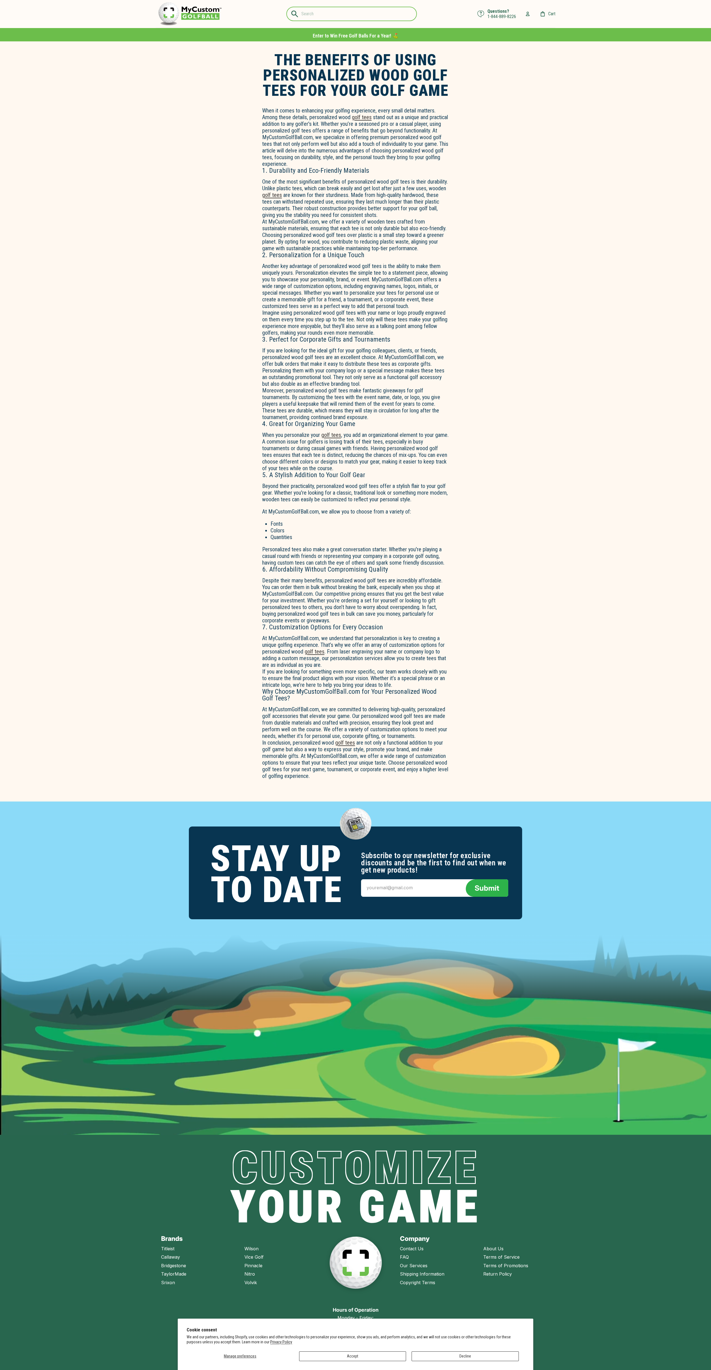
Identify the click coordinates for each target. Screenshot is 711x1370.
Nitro (249, 1274)
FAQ (404, 1257)
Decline (465, 1356)
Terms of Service (501, 1257)
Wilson (251, 1248)
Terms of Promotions (505, 1265)
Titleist (167, 1248)
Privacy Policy (281, 1342)
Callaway (170, 1257)
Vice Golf (254, 1257)
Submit (487, 888)
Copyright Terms (417, 1282)
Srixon (168, 1282)
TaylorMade (173, 1274)
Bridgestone (173, 1265)
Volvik (250, 1282)
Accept (352, 1356)
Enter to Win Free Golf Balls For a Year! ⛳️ (355, 36)
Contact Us (412, 1248)
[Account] (528, 14)
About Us (493, 1248)
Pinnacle (253, 1265)
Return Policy (497, 1274)
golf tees (362, 117)
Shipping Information (422, 1274)
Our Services (413, 1265)
